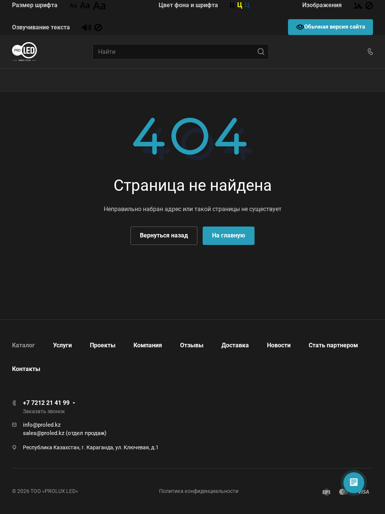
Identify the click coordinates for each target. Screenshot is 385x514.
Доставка (235, 345)
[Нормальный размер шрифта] (85, 5)
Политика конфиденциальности (198, 491)
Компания (147, 345)
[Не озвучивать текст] (98, 27)
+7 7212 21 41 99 (46, 402)
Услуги (62, 345)
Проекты (102, 345)
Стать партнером (333, 345)
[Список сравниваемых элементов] (350, 80)
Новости (279, 345)
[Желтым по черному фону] (240, 5)
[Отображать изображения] (358, 5)
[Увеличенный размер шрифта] (99, 5)
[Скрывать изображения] (369, 5)
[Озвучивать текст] (86, 27)
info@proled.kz (42, 424)
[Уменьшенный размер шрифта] (73, 5)
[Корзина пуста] (372, 80)
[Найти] (263, 51)
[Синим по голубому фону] (247, 5)
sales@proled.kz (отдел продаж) (64, 433)
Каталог (23, 345)
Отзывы (191, 345)
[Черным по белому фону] (232, 5)
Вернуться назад (164, 235)
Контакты (26, 369)
